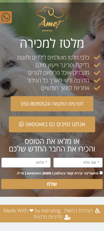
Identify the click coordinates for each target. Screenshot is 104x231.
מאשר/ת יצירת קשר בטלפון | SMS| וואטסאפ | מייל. (57, 173)
